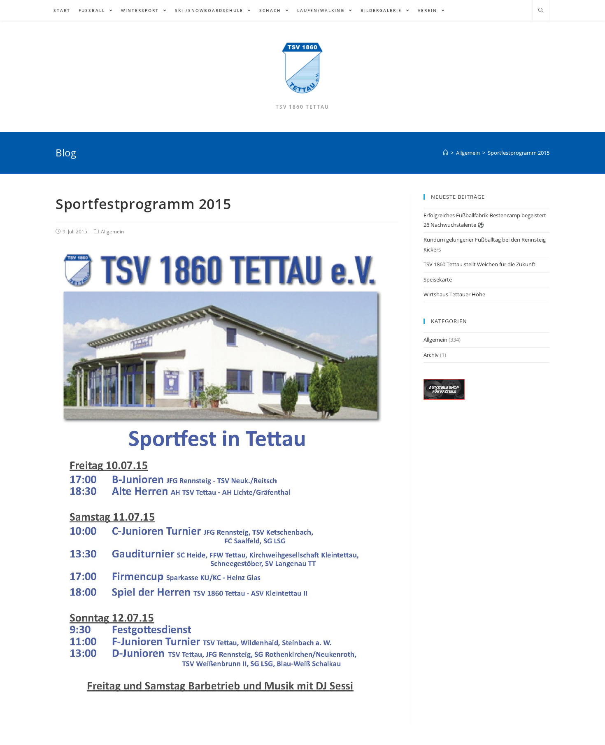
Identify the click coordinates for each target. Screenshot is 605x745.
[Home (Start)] (445, 152)
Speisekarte (438, 279)
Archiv (431, 355)
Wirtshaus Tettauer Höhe (454, 294)
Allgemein (112, 231)
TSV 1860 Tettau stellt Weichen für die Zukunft (479, 264)
